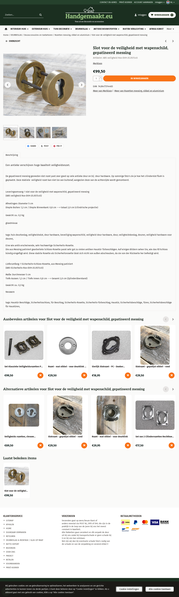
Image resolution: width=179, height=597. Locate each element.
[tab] (11, 155)
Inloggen (159, 2)
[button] (171, 2)
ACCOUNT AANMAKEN (143, 2)
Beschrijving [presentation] (12, 155)
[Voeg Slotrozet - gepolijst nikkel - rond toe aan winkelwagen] (172, 375)
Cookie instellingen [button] (129, 589)
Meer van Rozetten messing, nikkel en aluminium (139, 90)
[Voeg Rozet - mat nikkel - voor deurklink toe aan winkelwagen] (128, 445)
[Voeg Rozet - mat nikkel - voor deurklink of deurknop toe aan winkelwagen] (84, 375)
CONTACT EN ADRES (108, 2)
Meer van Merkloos (102, 90)
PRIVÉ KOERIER (125, 2)
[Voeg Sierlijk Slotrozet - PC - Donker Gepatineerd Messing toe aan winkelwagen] (128, 375)
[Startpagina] (6, 28)
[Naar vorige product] (166, 41)
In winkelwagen (139, 78)
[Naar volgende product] (173, 41)
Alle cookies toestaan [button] (159, 589)
